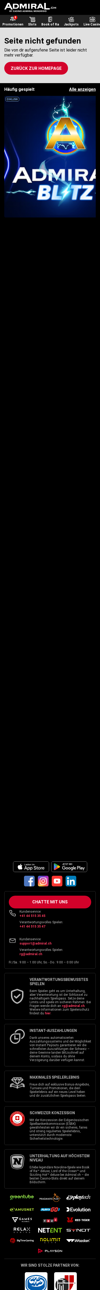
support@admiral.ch (35, 943)
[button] (36, 68)
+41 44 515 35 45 (32, 916)
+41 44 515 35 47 (32, 926)
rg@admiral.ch (30, 954)
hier (48, 1013)
